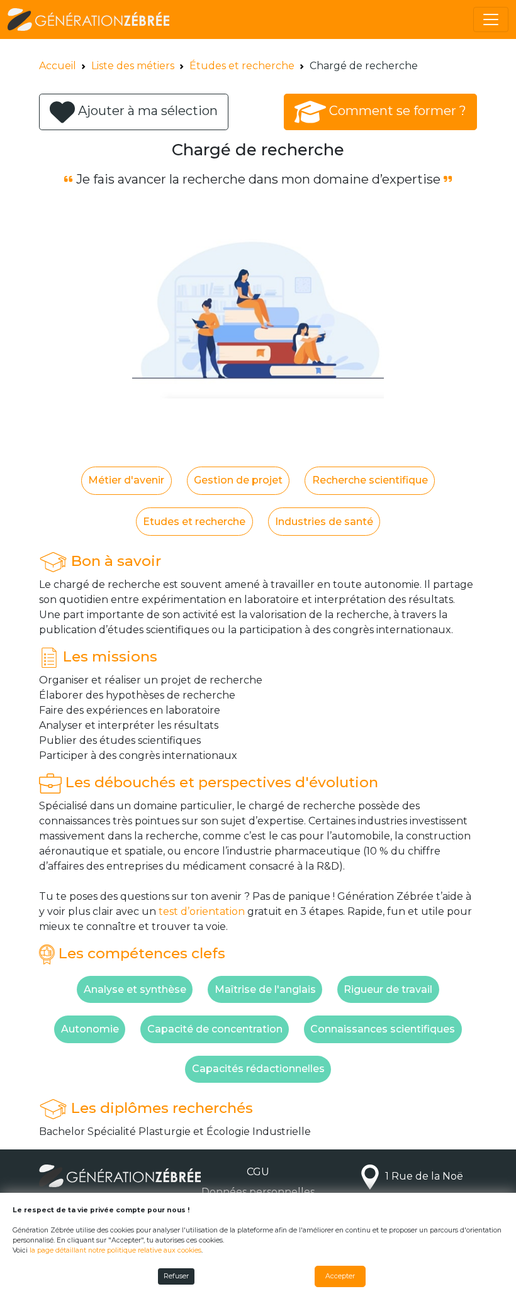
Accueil (57, 66)
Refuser (176, 1276)
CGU (258, 1172)
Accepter (340, 1276)
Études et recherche (241, 66)
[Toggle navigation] (490, 19)
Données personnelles (258, 1192)
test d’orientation (202, 911)
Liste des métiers (132, 66)
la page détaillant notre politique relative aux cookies (115, 1250)
